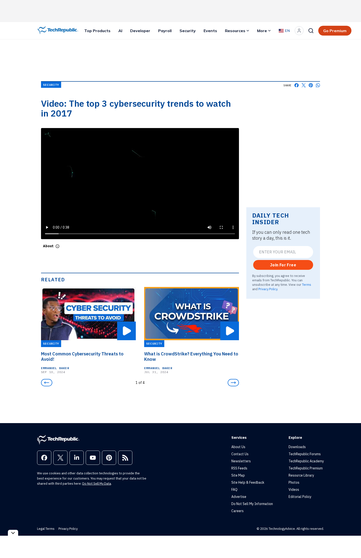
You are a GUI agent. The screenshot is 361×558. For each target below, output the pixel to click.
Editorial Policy (300, 496)
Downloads (297, 447)
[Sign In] (299, 30)
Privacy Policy (267, 289)
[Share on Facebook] (296, 85)
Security (188, 30)
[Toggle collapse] (13, 533)
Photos (294, 482)
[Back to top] (351, 543)
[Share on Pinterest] (311, 85)
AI (120, 30)
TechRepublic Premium (306, 468)
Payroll (165, 30)
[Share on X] (304, 85)
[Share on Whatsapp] (318, 85)
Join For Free (283, 264)
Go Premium (335, 30)
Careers (237, 511)
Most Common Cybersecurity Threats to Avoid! (82, 356)
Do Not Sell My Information (252, 504)
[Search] (310, 30)
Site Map (238, 475)
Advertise (238, 496)
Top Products (97, 30)
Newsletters (241, 461)
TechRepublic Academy (306, 461)
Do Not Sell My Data (96, 483)
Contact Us (240, 454)
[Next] (233, 382)
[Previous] (46, 382)
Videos (294, 489)
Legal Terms (46, 529)
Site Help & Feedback (247, 482)
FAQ (234, 489)
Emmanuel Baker (55, 368)
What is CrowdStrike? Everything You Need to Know (191, 356)
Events (210, 30)
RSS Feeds (239, 468)
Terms (306, 284)
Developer (140, 30)
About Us (238, 447)
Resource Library (301, 475)
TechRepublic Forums (305, 454)
